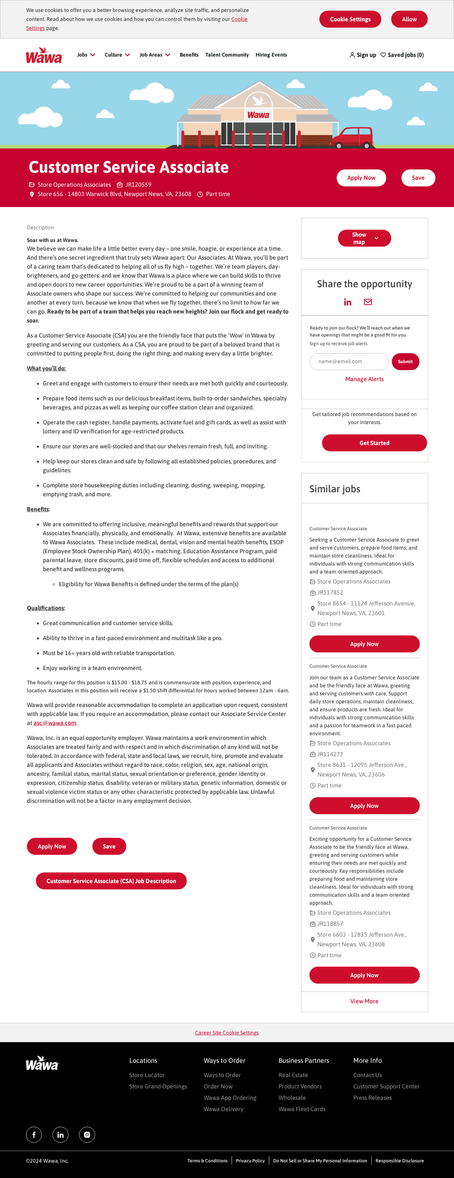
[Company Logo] (44, 54)
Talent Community (227, 55)
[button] (363, 55)
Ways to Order (222, 1074)
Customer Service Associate (338, 528)
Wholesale (292, 1097)
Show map (359, 238)
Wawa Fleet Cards (302, 1108)
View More (364, 1001)
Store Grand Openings (158, 1086)
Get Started (375, 442)
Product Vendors (300, 1086)
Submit (405, 361)
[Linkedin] (60, 1135)
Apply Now (361, 177)
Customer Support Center (386, 1086)
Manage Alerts (364, 378)
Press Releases (372, 1097)
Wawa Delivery (224, 1108)
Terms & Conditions (207, 1160)
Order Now (218, 1086)
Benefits (189, 55)
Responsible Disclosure (400, 1160)
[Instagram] (87, 1135)
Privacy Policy (250, 1160)
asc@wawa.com (55, 722)
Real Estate (293, 1074)
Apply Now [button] (52, 846)
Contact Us (367, 1074)
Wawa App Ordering (230, 1097)
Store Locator (147, 1074)
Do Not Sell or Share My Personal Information (320, 1160)
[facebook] (34, 1135)
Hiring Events (271, 55)
